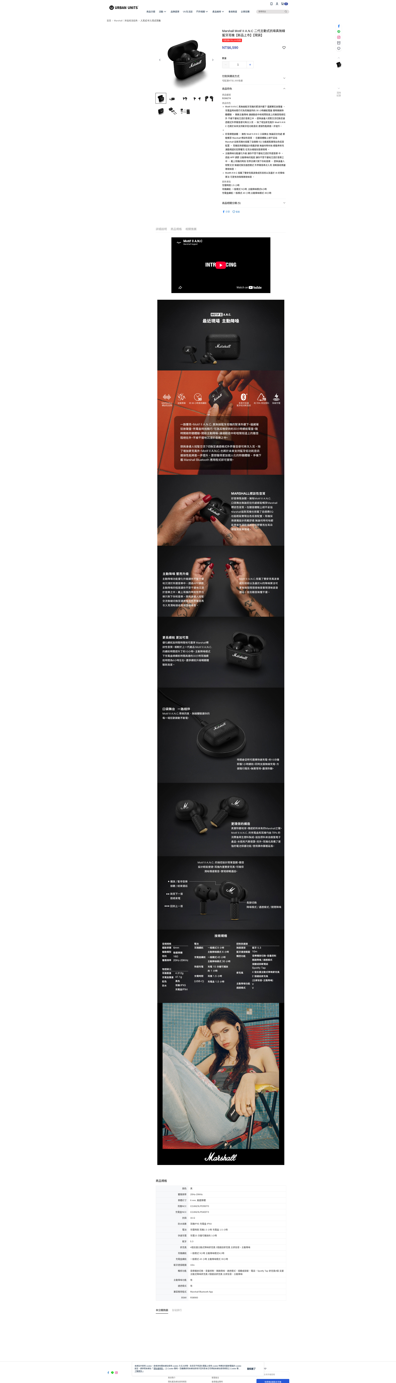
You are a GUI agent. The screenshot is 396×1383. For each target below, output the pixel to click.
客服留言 (215, 1378)
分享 (228, 211)
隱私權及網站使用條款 (177, 1382)
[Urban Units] (124, 8)
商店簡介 (171, 1378)
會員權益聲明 (217, 1382)
